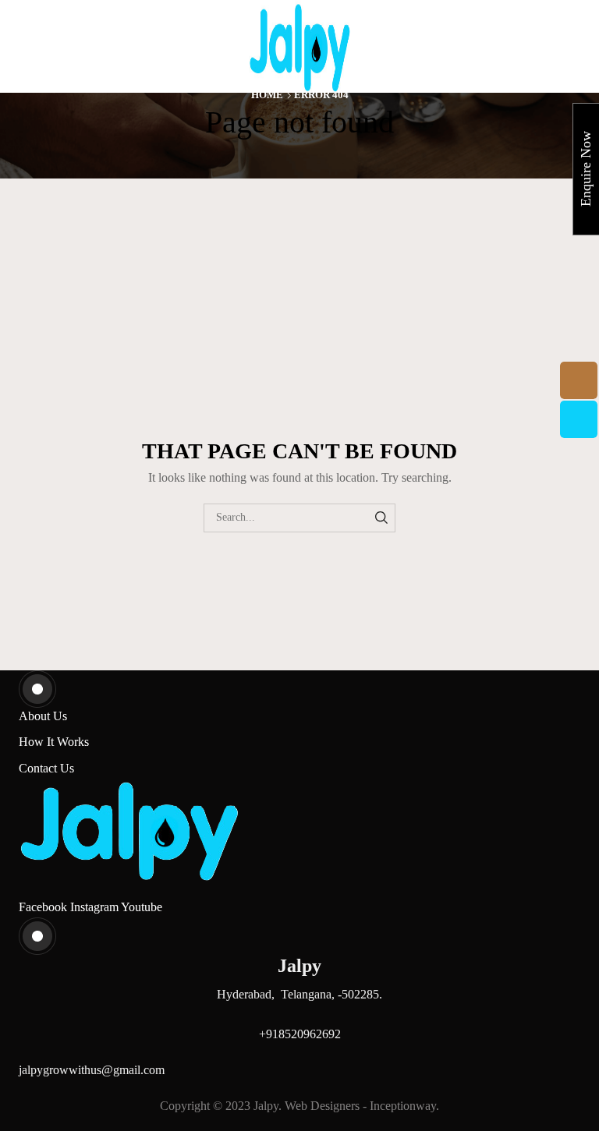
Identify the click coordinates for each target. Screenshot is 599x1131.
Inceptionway (403, 1105)
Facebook (44, 907)
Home (267, 95)
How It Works (54, 741)
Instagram (95, 907)
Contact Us (46, 768)
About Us (43, 716)
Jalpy (265, 1105)
